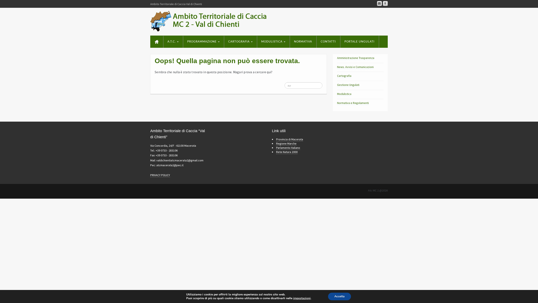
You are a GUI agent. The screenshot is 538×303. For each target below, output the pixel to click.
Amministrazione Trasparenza (355, 58)
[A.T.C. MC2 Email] (379, 3)
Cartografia (239, 41)
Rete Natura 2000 (287, 152)
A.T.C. (172, 41)
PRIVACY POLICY (160, 175)
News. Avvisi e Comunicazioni (355, 67)
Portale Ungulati (359, 41)
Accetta (339, 296)
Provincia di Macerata (289, 139)
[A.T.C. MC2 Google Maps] (385, 3)
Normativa (303, 41)
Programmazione (202, 41)
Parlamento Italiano (288, 148)
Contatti (328, 41)
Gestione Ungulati (348, 85)
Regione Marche (286, 143)
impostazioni (302, 298)
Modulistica (272, 41)
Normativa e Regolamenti (353, 103)
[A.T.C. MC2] (213, 21)
